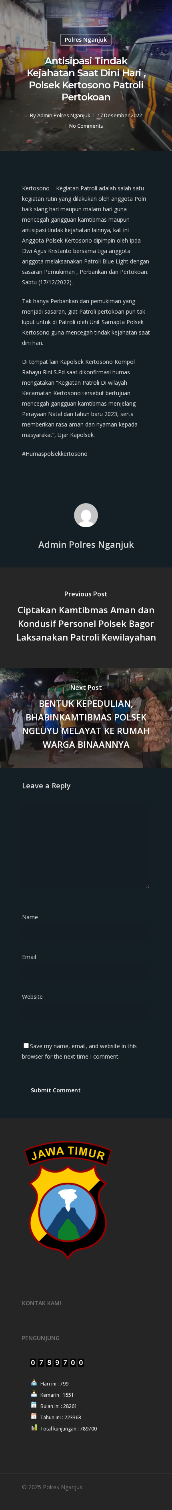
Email (31, 957)
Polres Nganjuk (86, 39)
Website (32, 996)
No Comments (86, 125)
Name (32, 917)
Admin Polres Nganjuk (63, 115)
